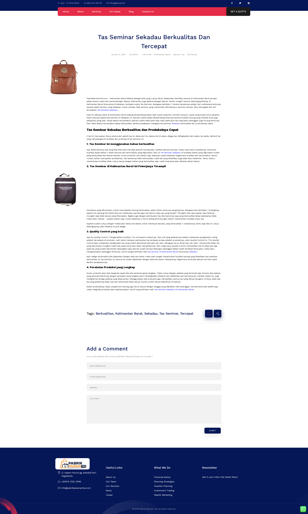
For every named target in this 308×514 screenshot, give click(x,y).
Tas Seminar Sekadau (107, 110)
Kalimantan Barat (162, 54)
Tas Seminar (168, 313)
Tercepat (186, 313)
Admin (135, 54)
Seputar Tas (178, 54)
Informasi (146, 54)
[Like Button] (208, 313)
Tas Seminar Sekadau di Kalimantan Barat (174, 289)
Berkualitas (104, 313)
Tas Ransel (192, 54)
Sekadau (176, 123)
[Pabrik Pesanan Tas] (78, 463)
